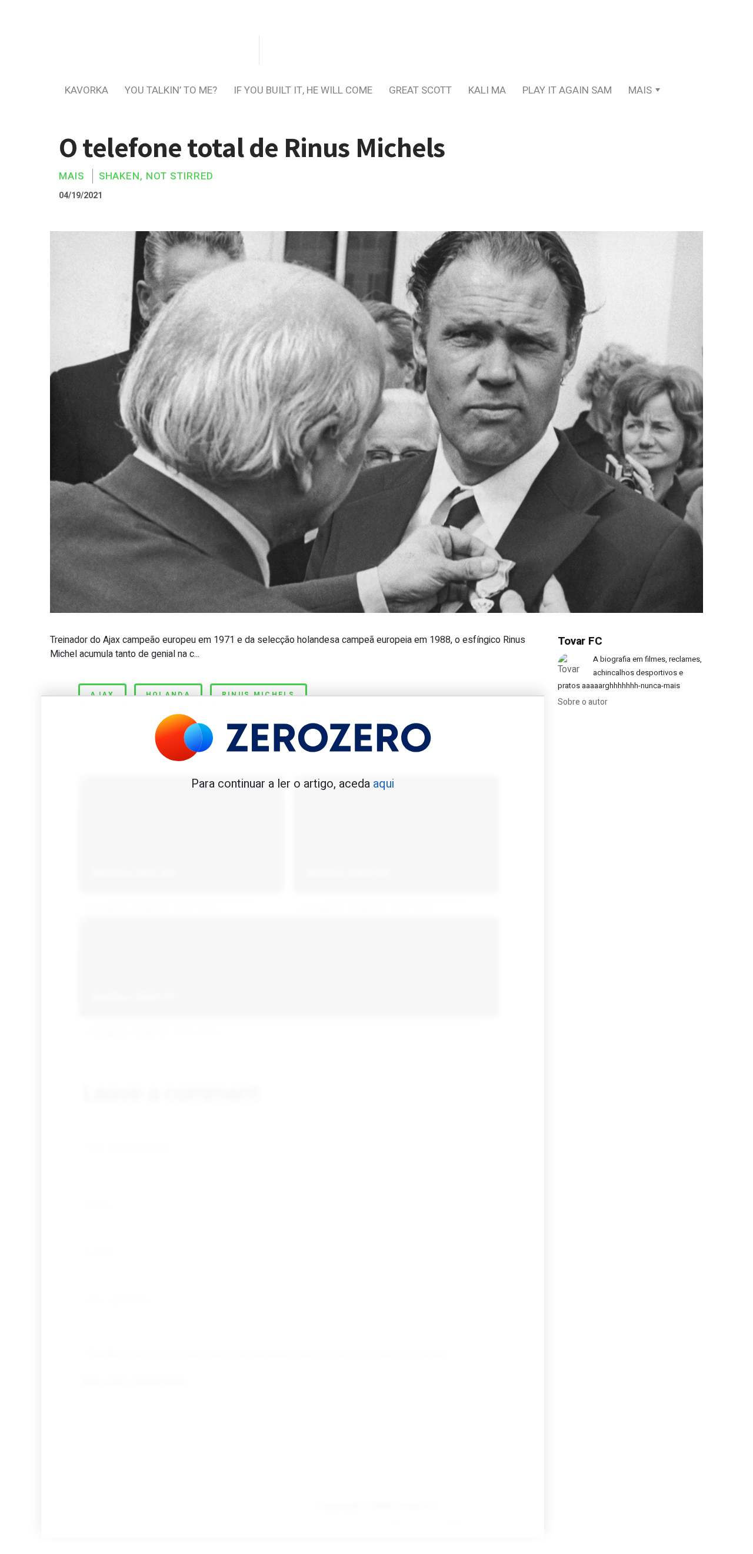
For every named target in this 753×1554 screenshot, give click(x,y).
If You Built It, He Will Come (303, 90)
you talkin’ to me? (171, 90)
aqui (383, 783)
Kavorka (86, 90)
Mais (640, 90)
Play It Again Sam (567, 90)
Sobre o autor (583, 702)
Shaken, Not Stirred (156, 176)
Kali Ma (487, 90)
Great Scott (420, 90)
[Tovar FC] (153, 50)
